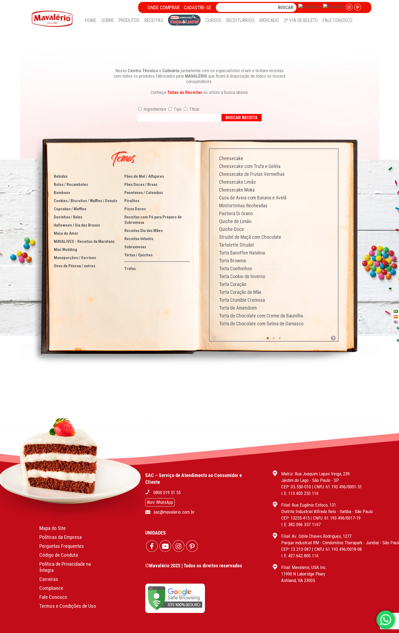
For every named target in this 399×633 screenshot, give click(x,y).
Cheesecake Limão (237, 182)
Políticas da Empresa (60, 537)
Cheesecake (231, 158)
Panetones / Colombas (143, 192)
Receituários (240, 20)
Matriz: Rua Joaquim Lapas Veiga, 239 (315, 473)
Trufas (130, 268)
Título (193, 109)
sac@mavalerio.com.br (174, 512)
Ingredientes (154, 109)
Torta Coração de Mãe (240, 292)
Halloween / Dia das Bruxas (77, 225)
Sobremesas (135, 246)
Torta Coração (232, 284)
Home (90, 20)
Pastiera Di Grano (236, 213)
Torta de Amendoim (238, 308)
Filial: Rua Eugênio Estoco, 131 (308, 505)
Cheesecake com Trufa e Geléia (249, 166)
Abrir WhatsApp (160, 502)
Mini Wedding (65, 249)
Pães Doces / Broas (140, 184)
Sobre (107, 20)
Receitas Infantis (138, 238)
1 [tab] (268, 338)
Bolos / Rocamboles (71, 184)
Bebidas (61, 176)
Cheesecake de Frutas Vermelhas (252, 174)
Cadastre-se (197, 7)
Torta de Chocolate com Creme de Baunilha (261, 316)
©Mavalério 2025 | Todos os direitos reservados (193, 565)
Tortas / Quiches (138, 255)
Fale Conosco (337, 20)
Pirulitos (131, 200)
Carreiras (48, 579)
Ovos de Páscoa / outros (74, 265)
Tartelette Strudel (236, 245)
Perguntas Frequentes (61, 546)
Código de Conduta (58, 555)
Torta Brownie (232, 260)
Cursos (213, 20)
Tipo (177, 109)
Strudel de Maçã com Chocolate (250, 237)
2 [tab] (274, 338)
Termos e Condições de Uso (67, 606)
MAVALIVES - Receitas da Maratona (84, 241)
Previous (214, 338)
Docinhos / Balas (68, 217)
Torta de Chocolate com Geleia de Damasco (261, 323)
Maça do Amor (66, 233)
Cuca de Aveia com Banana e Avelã (252, 198)
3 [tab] (280, 338)
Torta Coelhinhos (235, 268)
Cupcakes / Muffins (70, 208)
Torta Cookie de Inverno (242, 276)
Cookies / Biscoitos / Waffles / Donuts (85, 200)
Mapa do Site (52, 528)
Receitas (153, 20)
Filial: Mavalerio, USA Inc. (304, 567)
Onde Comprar (163, 7)
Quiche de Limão (235, 221)
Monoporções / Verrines (75, 257)
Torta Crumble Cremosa (242, 300)
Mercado (269, 20)
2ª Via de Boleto (301, 20)
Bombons (62, 192)
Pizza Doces (135, 208)
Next (333, 338)
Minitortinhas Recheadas (243, 205)
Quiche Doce (231, 229)
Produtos (129, 20)
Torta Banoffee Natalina (242, 253)
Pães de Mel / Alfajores (144, 176)
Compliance (51, 588)
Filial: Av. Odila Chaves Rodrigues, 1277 (316, 536)
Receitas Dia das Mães (143, 230)
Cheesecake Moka (237, 190)
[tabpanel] (273, 240)
